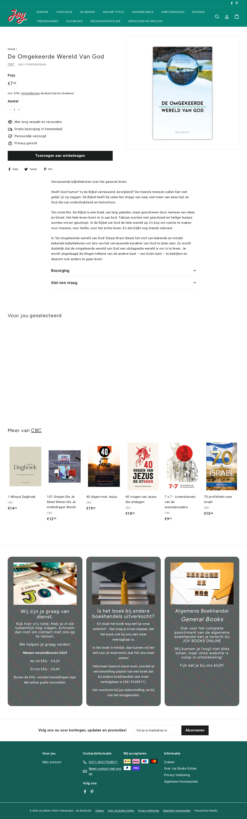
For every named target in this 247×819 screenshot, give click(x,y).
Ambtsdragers (172, 12)
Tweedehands (47, 21)
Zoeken (169, 762)
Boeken (42, 12)
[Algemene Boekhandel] (201, 583)
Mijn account (51, 762)
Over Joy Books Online (180, 768)
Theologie (64, 12)
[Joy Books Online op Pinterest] (92, 791)
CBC (11, 64)
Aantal (13, 101)
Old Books (74, 21)
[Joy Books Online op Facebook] (85, 791)
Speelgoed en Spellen (145, 21)
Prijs (11, 75)
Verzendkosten (30, 93)
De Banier (87, 12)
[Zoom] (182, 93)
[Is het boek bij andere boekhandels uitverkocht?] (123, 583)
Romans (198, 12)
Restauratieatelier (106, 21)
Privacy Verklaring (177, 775)
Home (11, 49)
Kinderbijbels (143, 12)
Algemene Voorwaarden (181, 781)
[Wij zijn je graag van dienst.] (45, 583)
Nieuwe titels (113, 12)
